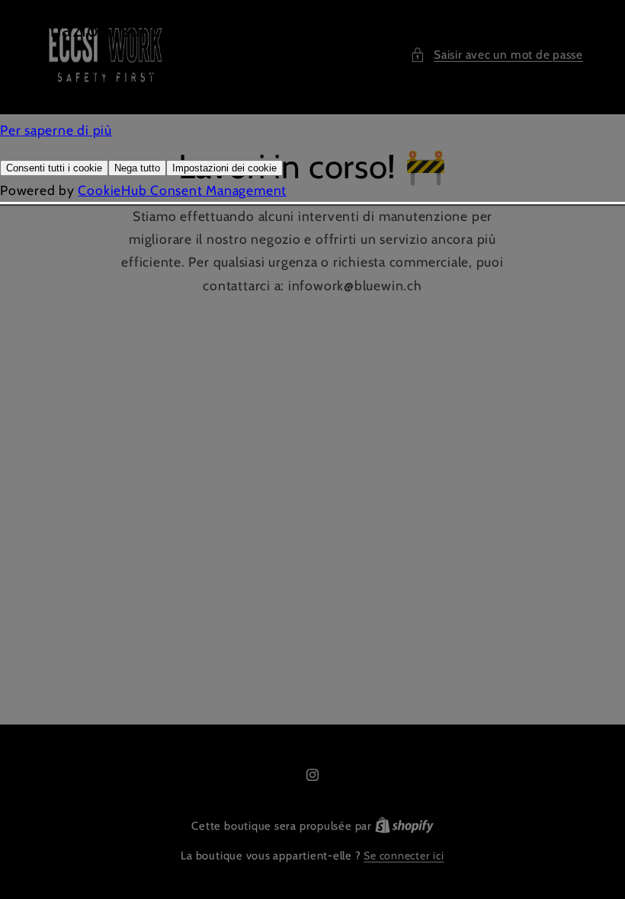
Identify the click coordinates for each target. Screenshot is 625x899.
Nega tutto (137, 168)
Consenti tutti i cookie (54, 168)
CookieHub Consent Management (182, 190)
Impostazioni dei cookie (224, 168)
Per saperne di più (56, 130)
